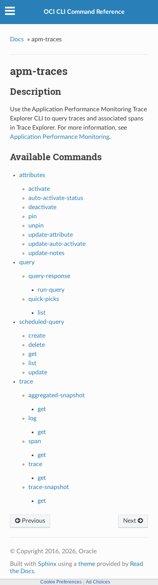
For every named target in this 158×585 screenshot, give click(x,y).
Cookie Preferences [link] (61, 582)
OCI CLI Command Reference (84, 12)
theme (86, 564)
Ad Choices (98, 582)
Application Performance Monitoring (59, 137)
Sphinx (47, 564)
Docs (17, 39)
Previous (32, 521)
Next (130, 521)
